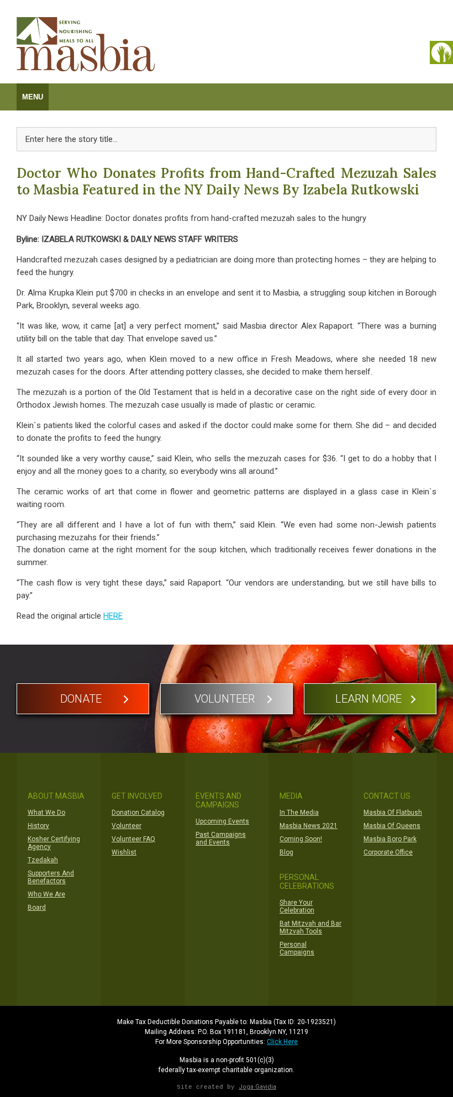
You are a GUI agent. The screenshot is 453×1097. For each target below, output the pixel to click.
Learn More (368, 698)
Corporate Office (388, 852)
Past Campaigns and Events (221, 838)
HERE (113, 616)
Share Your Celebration (297, 906)
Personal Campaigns (297, 948)
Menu (32, 97)
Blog (286, 852)
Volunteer (224, 698)
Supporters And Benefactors (51, 877)
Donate (81, 698)
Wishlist (124, 852)
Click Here (282, 1042)
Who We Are (46, 894)
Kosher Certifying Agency (54, 843)
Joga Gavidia (257, 1086)
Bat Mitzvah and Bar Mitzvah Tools (310, 927)
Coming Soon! (301, 839)
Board (37, 907)
